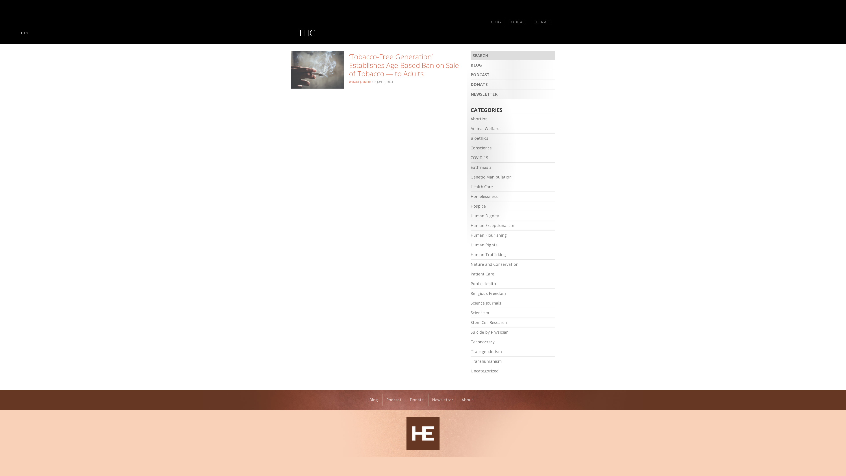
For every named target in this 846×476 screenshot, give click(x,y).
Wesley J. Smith (360, 82)
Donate (543, 22)
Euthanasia (481, 167)
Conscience (481, 148)
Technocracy (483, 341)
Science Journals (486, 303)
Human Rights (484, 244)
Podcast (517, 22)
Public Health (483, 283)
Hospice (478, 206)
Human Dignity (485, 215)
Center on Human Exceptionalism (423, 433)
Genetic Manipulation (491, 177)
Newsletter (484, 94)
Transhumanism (486, 361)
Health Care (482, 186)
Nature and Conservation (494, 264)
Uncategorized (485, 371)
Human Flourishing (489, 235)
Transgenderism (486, 351)
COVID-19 (479, 157)
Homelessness (484, 196)
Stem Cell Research (489, 322)
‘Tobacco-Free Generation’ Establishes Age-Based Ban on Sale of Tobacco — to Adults (404, 65)
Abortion (479, 118)
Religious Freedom (488, 293)
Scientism (480, 312)
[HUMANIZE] (355, 22)
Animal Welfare (485, 128)
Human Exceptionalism (492, 225)
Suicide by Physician (489, 332)
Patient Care (482, 274)
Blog (495, 22)
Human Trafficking (488, 254)
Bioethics (479, 138)
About (467, 399)
